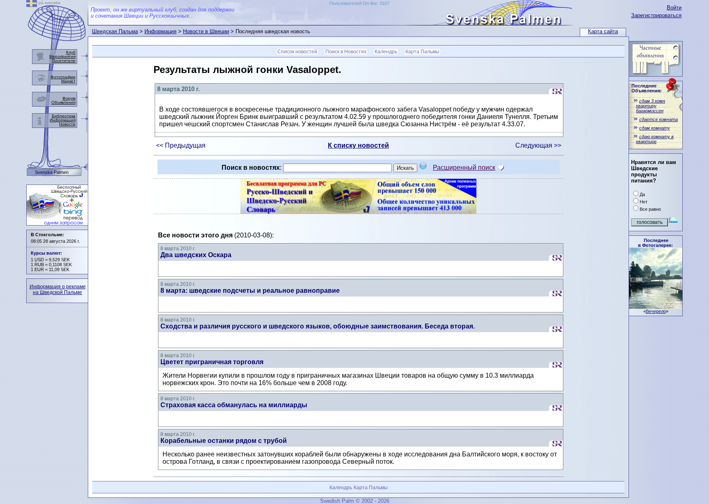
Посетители (63, 60)
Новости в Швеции (206, 31)
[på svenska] (31, 4)
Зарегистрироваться (656, 15)
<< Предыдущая (181, 145)
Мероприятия (62, 56)
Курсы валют (45, 253)
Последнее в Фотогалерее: (655, 243)
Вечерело (656, 311)
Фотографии (62, 77)
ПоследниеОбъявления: (646, 88)
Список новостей (297, 52)
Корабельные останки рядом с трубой (223, 440)
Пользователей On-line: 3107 (359, 3)
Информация (160, 31)
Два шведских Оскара (195, 254)
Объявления (63, 102)
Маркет (68, 81)
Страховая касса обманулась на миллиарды (233, 404)
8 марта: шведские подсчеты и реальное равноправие (250, 290)
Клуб (70, 52)
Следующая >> (538, 145)
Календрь (386, 52)
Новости (67, 124)
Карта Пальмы (422, 52)
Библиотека (63, 116)
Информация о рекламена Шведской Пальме (58, 289)
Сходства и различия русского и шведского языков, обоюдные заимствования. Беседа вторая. (317, 326)
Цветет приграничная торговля (211, 361)
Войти (674, 8)
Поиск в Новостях (345, 52)
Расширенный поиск (464, 167)
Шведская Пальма (115, 31)
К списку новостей (358, 145)
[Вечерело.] (655, 306)
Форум (68, 98)
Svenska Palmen (52, 172)
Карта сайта (603, 31)
